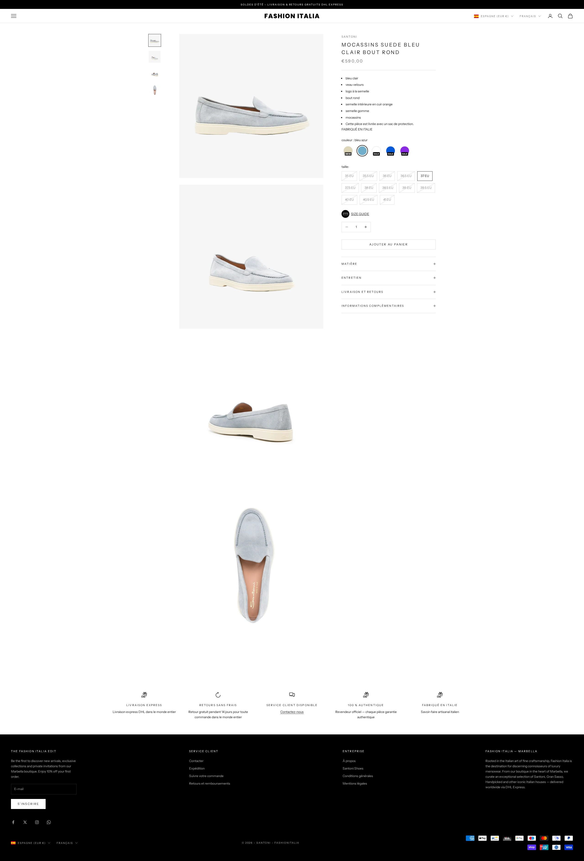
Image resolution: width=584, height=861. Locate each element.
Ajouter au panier (388, 244)
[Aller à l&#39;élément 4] (154, 90)
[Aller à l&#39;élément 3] (154, 73)
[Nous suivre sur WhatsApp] (49, 822)
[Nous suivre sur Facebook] (13, 822)
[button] (389, 214)
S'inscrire (28, 804)
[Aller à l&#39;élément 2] (154, 56)
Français (528, 16)
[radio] (348, 150)
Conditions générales (358, 776)
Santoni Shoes (353, 768)
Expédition (197, 768)
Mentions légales (355, 783)
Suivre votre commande (206, 776)
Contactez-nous (292, 712)
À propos (349, 761)
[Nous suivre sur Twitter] (25, 822)
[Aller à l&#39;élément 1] (154, 40)
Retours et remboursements (209, 783)
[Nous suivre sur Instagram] (37, 822)
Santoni (349, 36)
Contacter (196, 761)
